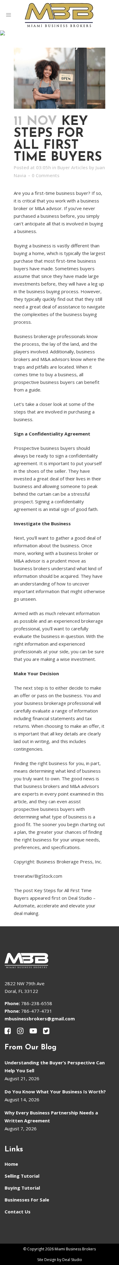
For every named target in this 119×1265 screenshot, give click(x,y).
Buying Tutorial (22, 1188)
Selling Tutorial (22, 1176)
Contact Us (18, 1211)
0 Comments (46, 175)
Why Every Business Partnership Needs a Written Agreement (51, 1117)
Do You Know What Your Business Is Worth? (55, 1091)
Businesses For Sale (27, 1200)
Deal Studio (72, 1259)
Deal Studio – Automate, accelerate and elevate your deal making (55, 905)
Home (11, 1164)
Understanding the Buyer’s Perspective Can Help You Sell (55, 1066)
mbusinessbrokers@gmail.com (40, 1018)
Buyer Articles (72, 167)
